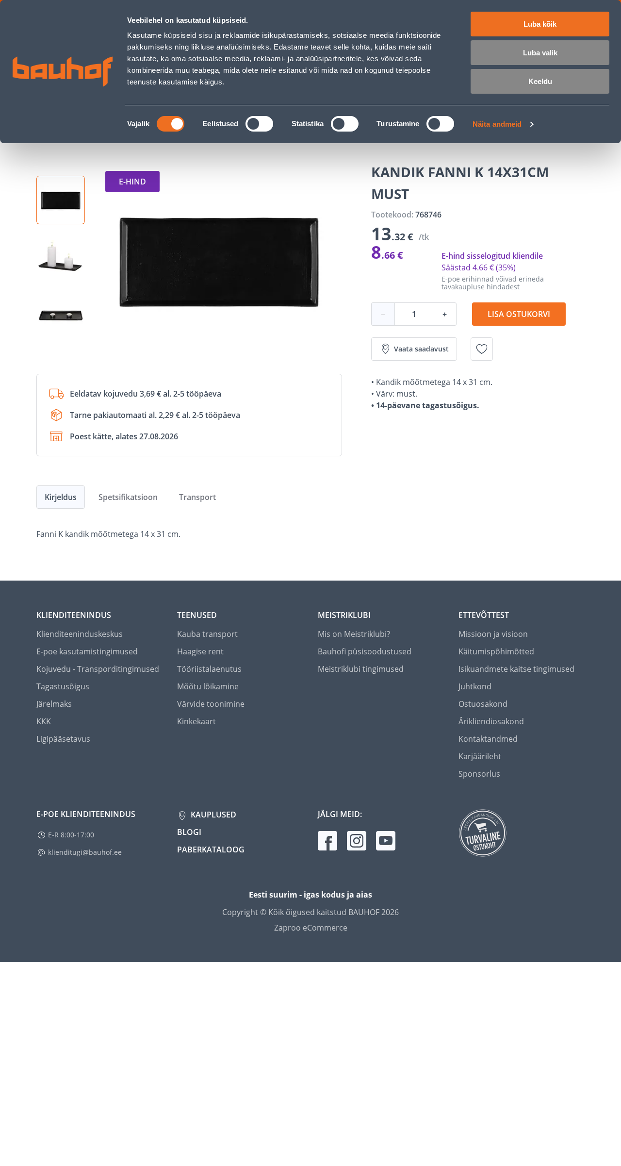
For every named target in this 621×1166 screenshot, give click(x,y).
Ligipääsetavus (63, 738)
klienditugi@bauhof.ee (85, 852)
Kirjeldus (61, 497)
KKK (43, 721)
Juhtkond (474, 686)
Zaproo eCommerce (310, 927)
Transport (197, 497)
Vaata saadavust (421, 348)
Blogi (189, 832)
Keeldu (540, 81)
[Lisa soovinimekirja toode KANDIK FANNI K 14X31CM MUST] (482, 349)
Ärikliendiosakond (491, 721)
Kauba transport (207, 634)
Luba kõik (539, 24)
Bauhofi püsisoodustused (364, 651)
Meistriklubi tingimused (361, 669)
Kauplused (212, 814)
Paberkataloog (211, 849)
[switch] (259, 124)
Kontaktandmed (488, 738)
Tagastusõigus (62, 686)
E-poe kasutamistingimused (87, 651)
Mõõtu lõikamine (208, 686)
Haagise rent (200, 651)
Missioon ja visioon (493, 634)
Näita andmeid (497, 124)
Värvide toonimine (211, 704)
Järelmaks (54, 704)
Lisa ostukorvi (519, 314)
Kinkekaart (196, 721)
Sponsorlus (479, 773)
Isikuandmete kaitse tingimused (516, 669)
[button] (60, 200)
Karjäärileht (479, 756)
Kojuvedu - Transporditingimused (97, 669)
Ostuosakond (482, 704)
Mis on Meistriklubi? (354, 634)
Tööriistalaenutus (209, 669)
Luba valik (540, 53)
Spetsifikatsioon (128, 497)
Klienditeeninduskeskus (79, 634)
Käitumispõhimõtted (496, 651)
